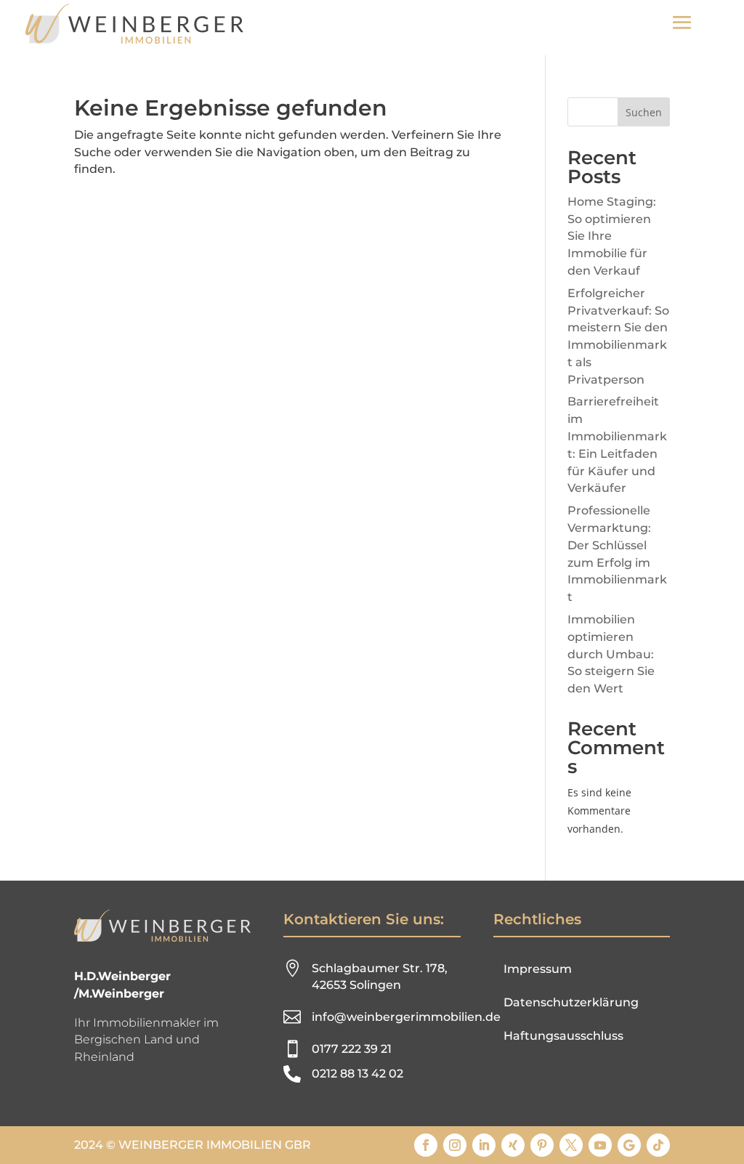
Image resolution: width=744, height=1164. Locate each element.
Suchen (644, 112)
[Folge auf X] (571, 1145)
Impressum (538, 969)
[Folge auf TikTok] (658, 1145)
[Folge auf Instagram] (454, 1145)
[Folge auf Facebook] (425, 1145)
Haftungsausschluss (563, 1036)
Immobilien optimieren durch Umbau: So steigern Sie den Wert (611, 654)
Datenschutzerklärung (571, 1002)
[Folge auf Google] (629, 1145)
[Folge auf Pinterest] (542, 1145)
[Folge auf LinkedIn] (484, 1145)
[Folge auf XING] (513, 1145)
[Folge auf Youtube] (600, 1145)
